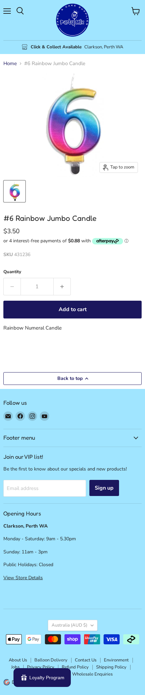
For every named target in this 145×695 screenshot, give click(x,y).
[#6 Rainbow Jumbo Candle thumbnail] (14, 191)
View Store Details (23, 578)
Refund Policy (75, 667)
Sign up (104, 488)
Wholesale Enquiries (92, 674)
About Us (18, 660)
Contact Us (85, 660)
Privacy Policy (40, 667)
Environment (116, 660)
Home (10, 63)
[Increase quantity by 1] (62, 286)
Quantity (12, 272)
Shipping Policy (111, 667)
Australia (69, 625)
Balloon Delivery (50, 660)
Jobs (15, 667)
